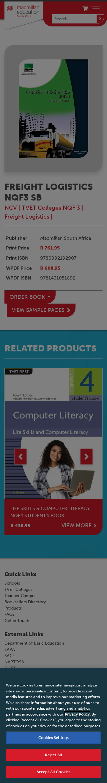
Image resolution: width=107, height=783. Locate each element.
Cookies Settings (53, 737)
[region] (53, 725)
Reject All (53, 755)
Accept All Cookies (53, 772)
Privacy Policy (77, 714)
